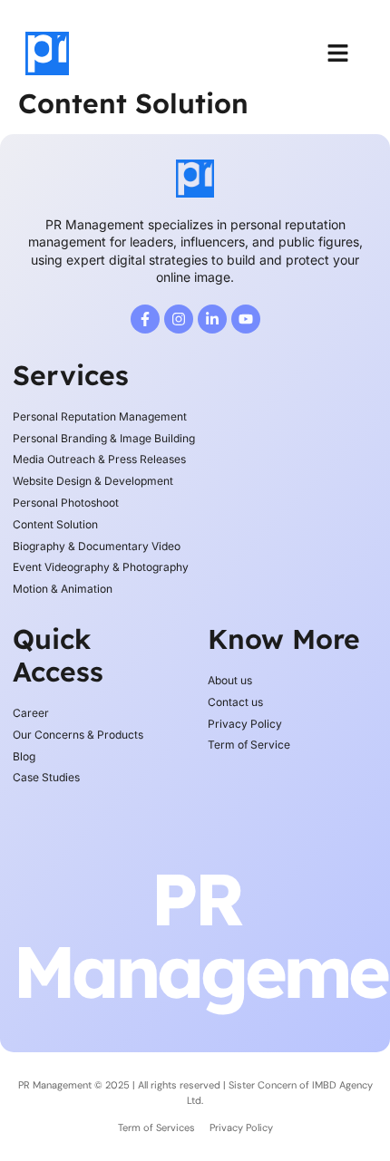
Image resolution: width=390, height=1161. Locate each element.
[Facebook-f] (145, 319)
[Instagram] (178, 319)
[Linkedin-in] (212, 319)
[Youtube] (245, 319)
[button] (338, 53)
